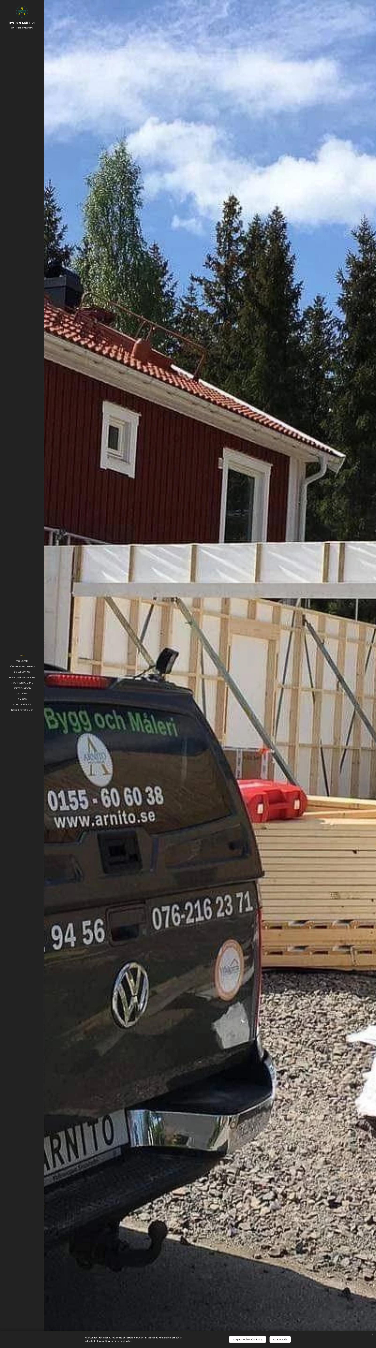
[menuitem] (22, 655)
